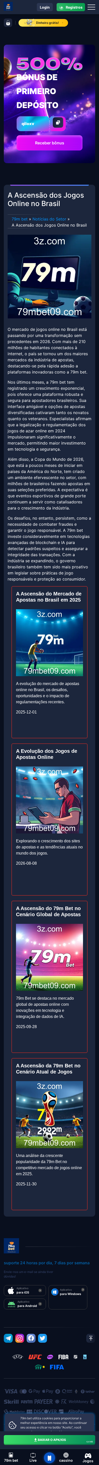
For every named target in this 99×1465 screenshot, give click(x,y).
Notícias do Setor (49, 219)
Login (45, 7)
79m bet (20, 219)
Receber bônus (49, 142)
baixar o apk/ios (65, 1440)
